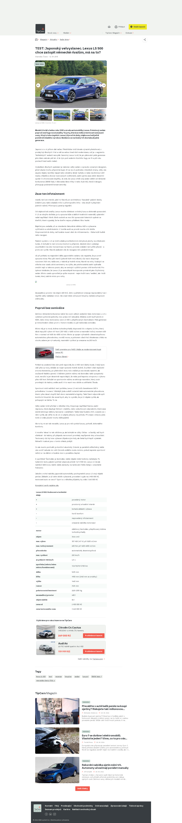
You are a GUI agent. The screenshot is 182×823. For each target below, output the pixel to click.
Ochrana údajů (101, 806)
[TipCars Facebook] (46, 814)
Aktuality (53, 40)
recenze (58, 677)
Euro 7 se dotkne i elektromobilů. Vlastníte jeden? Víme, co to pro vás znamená (103, 737)
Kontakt (49, 806)
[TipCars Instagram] (54, 814)
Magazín (43, 40)
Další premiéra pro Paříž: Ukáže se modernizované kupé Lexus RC (78, 350)
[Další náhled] (105, 115)
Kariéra (66, 809)
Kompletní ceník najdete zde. (47, 485)
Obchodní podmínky (83, 806)
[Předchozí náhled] (36, 115)
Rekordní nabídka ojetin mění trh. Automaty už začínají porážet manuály (105, 766)
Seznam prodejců (53, 809)
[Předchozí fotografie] (38, 85)
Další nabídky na (90, 659)
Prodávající (66, 806)
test (50, 677)
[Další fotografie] (104, 85)
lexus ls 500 (41, 677)
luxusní (85, 677)
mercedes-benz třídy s (45, 681)
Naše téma (64, 40)
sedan (77, 677)
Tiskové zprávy (136, 806)
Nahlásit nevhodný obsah (84, 809)
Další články (82, 789)
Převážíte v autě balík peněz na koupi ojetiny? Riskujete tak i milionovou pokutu (104, 708)
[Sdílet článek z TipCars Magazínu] (145, 40)
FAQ (57, 806)
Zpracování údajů (119, 806)
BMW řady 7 (97, 677)
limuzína (68, 677)
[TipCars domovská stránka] (41, 28)
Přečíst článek (61, 357)
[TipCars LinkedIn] (50, 814)
